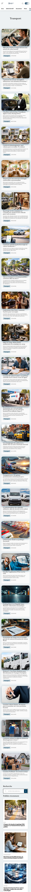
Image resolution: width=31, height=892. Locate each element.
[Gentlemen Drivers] (11, 3)
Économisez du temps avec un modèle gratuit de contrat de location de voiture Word (15, 639)
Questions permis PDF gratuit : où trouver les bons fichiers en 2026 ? (13, 857)
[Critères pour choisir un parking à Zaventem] (15, 529)
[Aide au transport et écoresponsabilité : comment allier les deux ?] (15, 266)
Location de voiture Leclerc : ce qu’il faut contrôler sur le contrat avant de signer (15, 376)
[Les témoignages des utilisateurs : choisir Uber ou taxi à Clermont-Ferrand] (15, 432)
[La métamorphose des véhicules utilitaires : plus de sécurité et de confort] (15, 497)
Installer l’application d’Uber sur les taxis (14, 572)
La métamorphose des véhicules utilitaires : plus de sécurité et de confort (15, 508)
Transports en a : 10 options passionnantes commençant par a (13, 476)
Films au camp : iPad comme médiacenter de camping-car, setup (14, 343)
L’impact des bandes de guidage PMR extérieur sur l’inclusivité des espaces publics (14, 825)
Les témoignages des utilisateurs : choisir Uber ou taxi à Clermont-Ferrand (15, 443)
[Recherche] (23, 3)
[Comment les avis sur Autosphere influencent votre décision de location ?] (15, 69)
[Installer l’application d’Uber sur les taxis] (15, 561)
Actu (5, 822)
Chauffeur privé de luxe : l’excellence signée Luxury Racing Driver (14, 112)
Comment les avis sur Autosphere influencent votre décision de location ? (15, 80)
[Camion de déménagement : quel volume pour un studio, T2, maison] (15, 135)
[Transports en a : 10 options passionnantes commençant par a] (15, 465)
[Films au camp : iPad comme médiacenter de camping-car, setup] (15, 332)
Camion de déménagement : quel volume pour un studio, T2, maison (14, 146)
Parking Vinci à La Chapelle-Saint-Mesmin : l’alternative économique (14, 605)
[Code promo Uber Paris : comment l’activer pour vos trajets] (15, 300)
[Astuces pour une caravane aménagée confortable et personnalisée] (15, 168)
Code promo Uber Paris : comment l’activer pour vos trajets (14, 311)
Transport (7, 55)
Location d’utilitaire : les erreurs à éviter (15, 772)
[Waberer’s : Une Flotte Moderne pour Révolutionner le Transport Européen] (15, 661)
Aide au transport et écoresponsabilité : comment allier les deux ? (15, 277)
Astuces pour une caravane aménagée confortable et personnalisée (15, 179)
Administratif (7, 854)
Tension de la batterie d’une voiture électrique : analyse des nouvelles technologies (14, 889)
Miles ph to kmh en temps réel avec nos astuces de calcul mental (15, 48)
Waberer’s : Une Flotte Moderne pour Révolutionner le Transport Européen (14, 672)
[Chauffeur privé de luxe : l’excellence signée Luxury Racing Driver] (15, 102)
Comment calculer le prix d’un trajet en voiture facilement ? (15, 245)
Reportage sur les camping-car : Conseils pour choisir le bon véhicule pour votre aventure (14, 212)
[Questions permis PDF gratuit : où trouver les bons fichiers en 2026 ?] (15, 842)
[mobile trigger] (3, 3)
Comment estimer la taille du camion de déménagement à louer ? (15, 739)
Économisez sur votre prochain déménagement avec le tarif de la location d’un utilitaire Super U (13, 409)
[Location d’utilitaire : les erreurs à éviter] (15, 761)
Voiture (5, 885)
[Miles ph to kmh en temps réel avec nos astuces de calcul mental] (15, 37)
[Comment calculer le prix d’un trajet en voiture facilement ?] (15, 234)
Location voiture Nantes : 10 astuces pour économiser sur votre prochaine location (14, 706)
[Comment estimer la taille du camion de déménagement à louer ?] (15, 728)
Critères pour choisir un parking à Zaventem (13, 540)
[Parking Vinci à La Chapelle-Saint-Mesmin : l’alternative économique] (15, 594)
